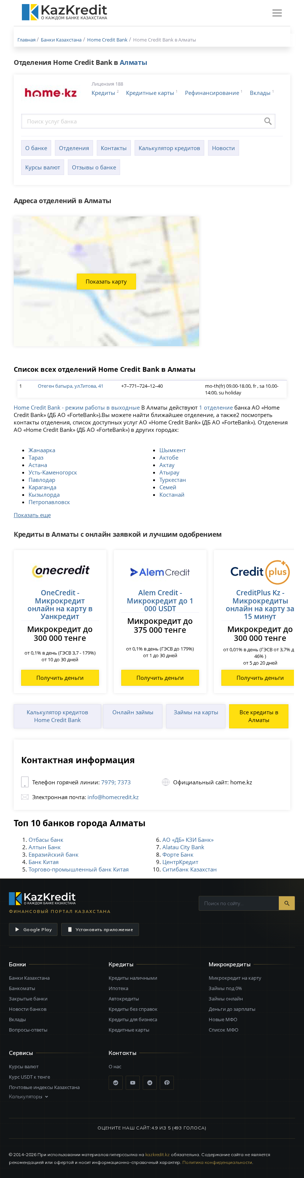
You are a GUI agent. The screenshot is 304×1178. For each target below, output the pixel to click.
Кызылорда (44, 494)
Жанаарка (42, 450)
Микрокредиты (230, 964)
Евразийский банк (54, 854)
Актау (167, 465)
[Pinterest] (167, 1083)
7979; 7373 (116, 782)
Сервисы (21, 1052)
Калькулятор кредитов (169, 148)
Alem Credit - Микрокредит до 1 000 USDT (160, 600)
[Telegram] (150, 1083)
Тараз (36, 457)
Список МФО (223, 1029)
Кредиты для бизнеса (133, 1019)
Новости (223, 148)
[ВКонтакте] (116, 1083)
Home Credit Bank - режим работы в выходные (77, 407)
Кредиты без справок (133, 1009)
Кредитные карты (150, 92)
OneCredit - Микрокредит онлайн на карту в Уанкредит (59, 604)
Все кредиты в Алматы (258, 716)
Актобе (168, 457)
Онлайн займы (132, 712)
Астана (38, 465)
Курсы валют (42, 167)
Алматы (133, 62)
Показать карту (106, 281)
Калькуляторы (25, 1096)
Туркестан (172, 479)
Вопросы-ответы (28, 1029)
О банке (36, 148)
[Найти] (287, 903)
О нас (115, 1066)
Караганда (42, 487)
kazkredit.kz (157, 1154)
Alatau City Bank (183, 847)
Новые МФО (223, 1019)
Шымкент (172, 450)
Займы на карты (196, 712)
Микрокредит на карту (235, 978)
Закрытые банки (28, 998)
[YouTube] (133, 1083)
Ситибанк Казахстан (189, 869)
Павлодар (42, 479)
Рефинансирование (212, 92)
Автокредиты (124, 998)
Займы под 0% (225, 988)
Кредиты (103, 92)
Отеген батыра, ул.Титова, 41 (70, 386)
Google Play (37, 929)
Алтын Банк (45, 847)
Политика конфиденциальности (217, 1162)
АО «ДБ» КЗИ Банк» (188, 839)
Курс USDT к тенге (29, 1076)
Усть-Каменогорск (53, 472)
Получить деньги (60, 677)
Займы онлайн (226, 998)
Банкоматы (22, 988)
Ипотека (118, 988)
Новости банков (27, 1009)
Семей (167, 487)
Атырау (169, 472)
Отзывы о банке (94, 167)
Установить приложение (104, 929)
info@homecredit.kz (113, 797)
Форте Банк (178, 854)
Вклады (260, 92)
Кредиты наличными (133, 978)
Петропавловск (49, 502)
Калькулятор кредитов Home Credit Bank (57, 716)
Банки (17, 964)
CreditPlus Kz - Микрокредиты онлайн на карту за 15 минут (260, 604)
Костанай (172, 494)
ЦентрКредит (180, 862)
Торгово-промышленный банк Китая (79, 869)
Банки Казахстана (29, 978)
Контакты (114, 148)
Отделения (74, 148)
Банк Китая (44, 862)
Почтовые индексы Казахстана (44, 1087)
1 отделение (216, 407)
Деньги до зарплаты (232, 1009)
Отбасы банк (46, 839)
